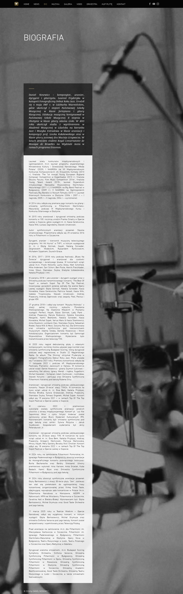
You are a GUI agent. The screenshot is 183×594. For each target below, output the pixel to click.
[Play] (16, 4)
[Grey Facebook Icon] (149, 3)
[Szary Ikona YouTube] (153, 3)
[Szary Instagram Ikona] (157, 3)
